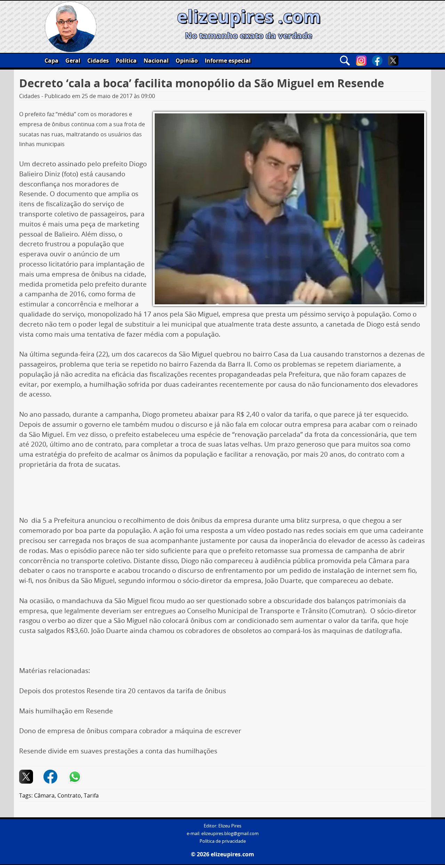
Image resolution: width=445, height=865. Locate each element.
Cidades (98, 60)
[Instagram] (361, 60)
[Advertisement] (222, 495)
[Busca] (345, 60)
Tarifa (91, 795)
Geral (72, 60)
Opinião (187, 60)
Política (126, 60)
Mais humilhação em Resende (66, 710)
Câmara (44, 795)
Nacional (156, 60)
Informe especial (228, 60)
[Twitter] (393, 60)
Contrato (69, 795)
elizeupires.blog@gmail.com (230, 833)
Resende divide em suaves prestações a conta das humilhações (118, 750)
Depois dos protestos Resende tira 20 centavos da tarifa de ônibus (122, 690)
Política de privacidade (223, 841)
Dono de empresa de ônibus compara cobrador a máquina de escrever (130, 730)
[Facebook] (377, 60)
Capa (51, 60)
